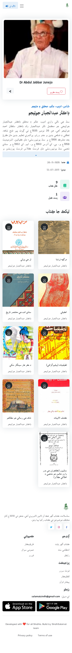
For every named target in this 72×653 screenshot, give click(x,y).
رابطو (66, 554)
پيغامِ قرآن (64, 581)
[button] (10, 91)
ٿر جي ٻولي (25, 258)
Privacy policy (25, 634)
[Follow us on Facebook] (66, 526)
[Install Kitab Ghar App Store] (19, 605)
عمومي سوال (27, 548)
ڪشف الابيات (60, 416)
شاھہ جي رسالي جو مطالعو (19, 416)
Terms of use (45, 634)
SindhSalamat (59, 623)
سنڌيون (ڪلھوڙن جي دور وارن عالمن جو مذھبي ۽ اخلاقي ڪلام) (55, 473)
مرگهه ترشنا (61, 258)
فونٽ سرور (64, 569)
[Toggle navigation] (21, 5)
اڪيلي (63, 311)
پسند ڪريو (55, 91)
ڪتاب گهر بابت (62, 543)
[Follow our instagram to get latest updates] (59, 526)
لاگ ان (12, 5)
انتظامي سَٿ (63, 548)
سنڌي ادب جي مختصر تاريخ (18, 311)
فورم (31, 554)
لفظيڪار (65, 575)
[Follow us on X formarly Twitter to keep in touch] (51, 526)
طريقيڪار (29, 543)
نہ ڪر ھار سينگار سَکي (20, 364)
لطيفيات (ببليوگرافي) (56, 364)
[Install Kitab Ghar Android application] (53, 605)
